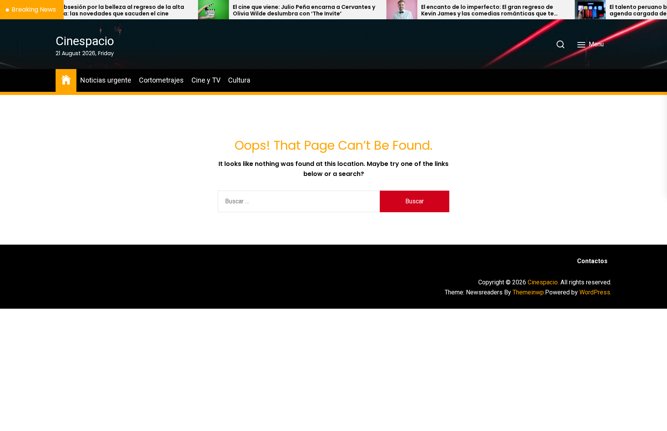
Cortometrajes (161, 80)
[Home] (66, 79)
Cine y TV (205, 80)
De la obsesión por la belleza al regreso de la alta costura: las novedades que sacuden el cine (95, 10)
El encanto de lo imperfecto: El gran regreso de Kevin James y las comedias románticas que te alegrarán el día (468, 10)
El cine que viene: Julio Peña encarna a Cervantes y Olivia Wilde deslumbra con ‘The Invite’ (285, 10)
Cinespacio (85, 41)
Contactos (592, 261)
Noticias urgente (105, 80)
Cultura (239, 80)
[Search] (560, 44)
